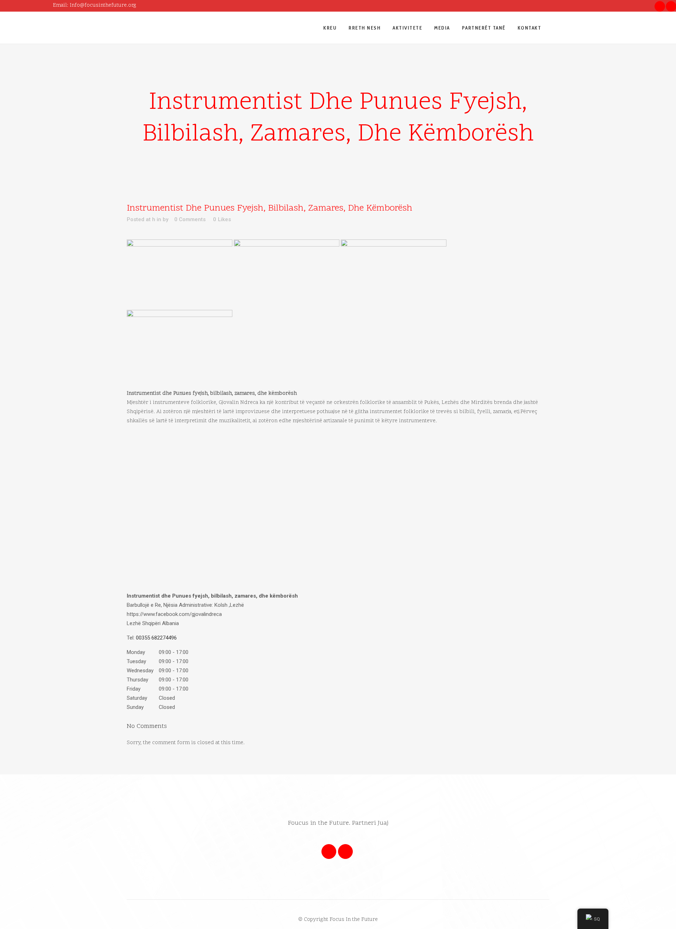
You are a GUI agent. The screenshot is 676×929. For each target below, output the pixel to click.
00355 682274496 (156, 638)
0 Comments (190, 219)
